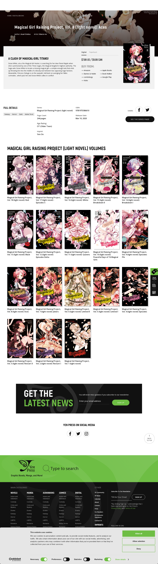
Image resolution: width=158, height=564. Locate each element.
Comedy (13, 502)
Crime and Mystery (14, 506)
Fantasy (7, 114)
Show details (120, 559)
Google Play (107, 77)
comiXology (88, 77)
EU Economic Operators (99, 516)
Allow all (138, 534)
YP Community (99, 492)
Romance (14, 523)
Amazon (87, 70)
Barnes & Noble (90, 74)
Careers (97, 505)
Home (9, 16)
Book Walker (107, 74)
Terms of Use (130, 508)
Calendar (98, 499)
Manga (30, 492)
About (97, 502)
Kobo (86, 80)
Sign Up (138, 497)
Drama (13, 510)
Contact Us (98, 521)
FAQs (96, 509)
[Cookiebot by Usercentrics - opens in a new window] (15, 559)
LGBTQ (13, 520)
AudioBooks (48, 492)
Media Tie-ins (63, 523)
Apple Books (107, 70)
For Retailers (99, 512)
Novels (14, 492)
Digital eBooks (18, 16)
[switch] (66, 559)
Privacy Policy (116, 508)
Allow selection (139, 541)
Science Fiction (15, 527)
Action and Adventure (14, 498)
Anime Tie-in (29, 114)
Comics (62, 492)
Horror (14, 114)
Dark (20, 114)
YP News (97, 496)
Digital (78, 492)
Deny (139, 549)
